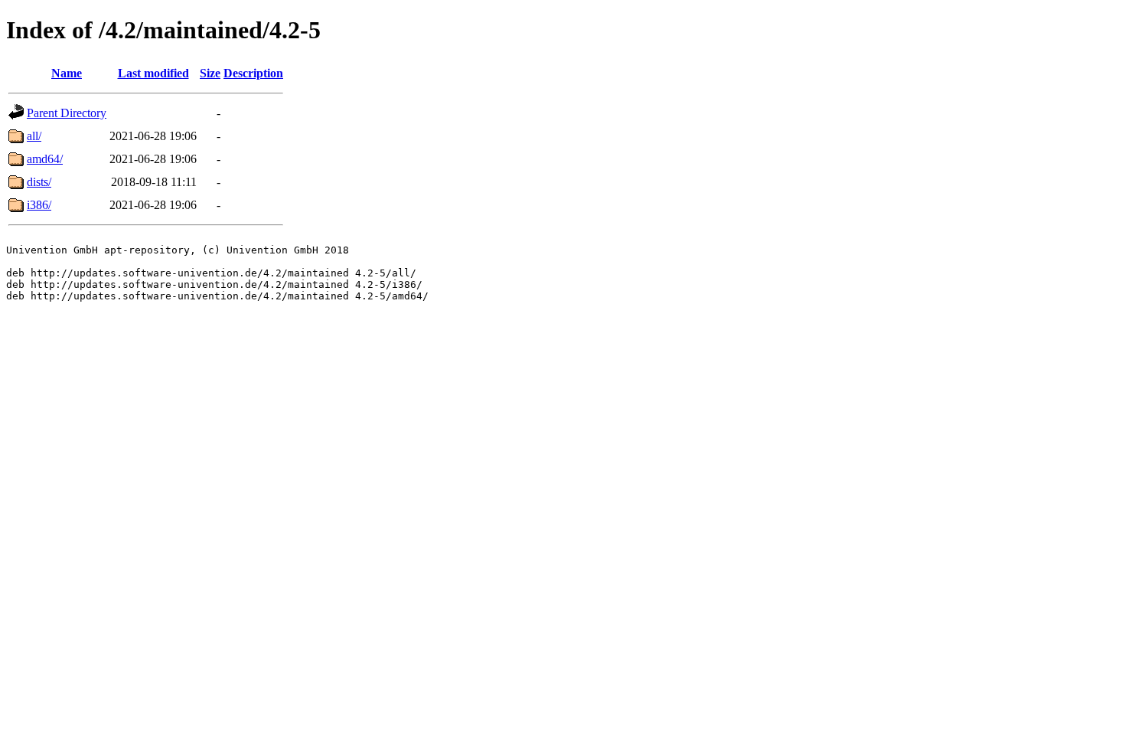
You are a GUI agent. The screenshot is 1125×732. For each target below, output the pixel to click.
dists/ (39, 181)
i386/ (39, 204)
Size (210, 73)
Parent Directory (66, 112)
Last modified (153, 73)
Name (66, 73)
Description (253, 73)
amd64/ (45, 158)
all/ (34, 135)
